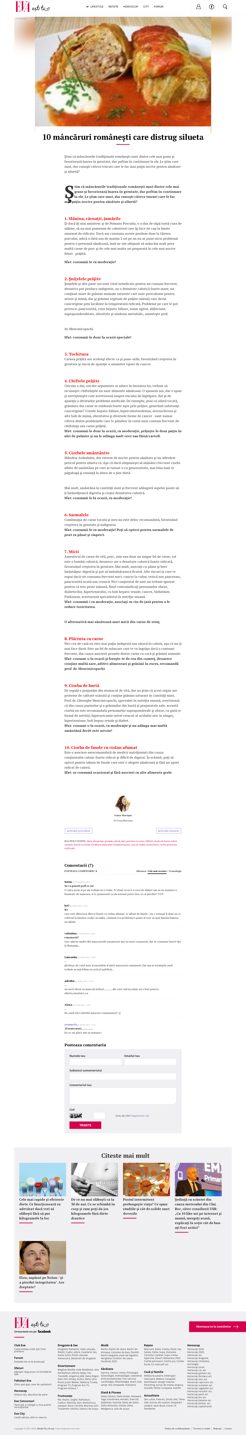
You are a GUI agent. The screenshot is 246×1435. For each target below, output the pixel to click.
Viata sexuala (87, 1349)
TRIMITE (85, 1125)
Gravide (148, 1387)
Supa (162, 1352)
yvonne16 (70, 1024)
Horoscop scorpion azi (199, 1385)
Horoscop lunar (195, 1367)
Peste (173, 1349)
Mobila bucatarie (153, 1375)
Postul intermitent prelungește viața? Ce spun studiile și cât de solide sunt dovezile (146, 1206)
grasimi (108, 841)
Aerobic (124, 1399)
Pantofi (135, 1352)
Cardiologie (107, 1381)
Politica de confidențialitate (177, 1428)
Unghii (74, 1399)
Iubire (76, 1352)
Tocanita (149, 1355)
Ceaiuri (114, 1372)
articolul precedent (78, 831)
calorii (116, 841)
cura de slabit (138, 844)
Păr (59, 1399)
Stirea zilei (172, 1399)
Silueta (122, 1405)
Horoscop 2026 (195, 1349)
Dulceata (171, 1352)
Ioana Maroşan (123, 815)
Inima (122, 1372)
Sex (95, 1352)
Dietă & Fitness (111, 1392)
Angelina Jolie (76, 1376)
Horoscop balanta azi (199, 1400)
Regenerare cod (140, 1115)
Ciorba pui (170, 1361)
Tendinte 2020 (109, 1361)
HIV (110, 1384)
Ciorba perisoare (153, 1361)
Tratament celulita (68, 1408)
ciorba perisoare (168, 844)
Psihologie (132, 1372)
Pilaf (177, 1358)
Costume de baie (120, 1352)
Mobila (160, 1378)
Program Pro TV (80, 1385)
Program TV (64, 1385)
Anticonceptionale (111, 1378)
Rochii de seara (117, 1349)
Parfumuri (84, 1399)
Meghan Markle (66, 1369)
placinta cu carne (135, 841)
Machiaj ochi (91, 1405)
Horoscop (130, 6)
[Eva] (24, 4)
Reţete (148, 1345)
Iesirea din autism (160, 1402)
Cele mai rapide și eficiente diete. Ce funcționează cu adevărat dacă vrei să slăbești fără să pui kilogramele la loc (41, 1208)
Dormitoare (150, 1381)
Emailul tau (132, 1056)
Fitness (112, 1396)
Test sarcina (129, 1378)
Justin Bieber (72, 1382)
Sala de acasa (121, 1408)
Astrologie (192, 1364)
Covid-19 (171, 1405)
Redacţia (217, 1428)
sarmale (68, 844)
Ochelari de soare (123, 1358)
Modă (104, 1345)
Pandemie (149, 1408)
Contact (228, 1428)
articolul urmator (168, 831)
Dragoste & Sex (68, 1345)
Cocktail (159, 1355)
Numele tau (77, 1056)
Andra (80, 1379)
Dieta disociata (109, 1405)
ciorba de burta (162, 841)
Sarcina (105, 1372)
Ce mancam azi (159, 1364)
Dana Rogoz (92, 1376)
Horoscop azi (194, 1355)
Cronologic (175, 871)
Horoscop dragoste (197, 1358)
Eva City (19, 1413)
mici (123, 841)
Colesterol (136, 1375)
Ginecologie (107, 1375)
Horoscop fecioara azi (199, 1376)
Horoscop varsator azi (199, 1391)
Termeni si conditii (201, 1428)
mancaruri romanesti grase (116, 844)
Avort (133, 1381)
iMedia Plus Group (45, 1428)
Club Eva (20, 1345)
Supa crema (171, 1355)
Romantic (74, 1349)
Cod (71, 1109)
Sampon (62, 1405)
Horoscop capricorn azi (200, 1382)
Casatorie (86, 1352)
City (146, 6)
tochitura (96, 844)
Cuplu (69, 1352)
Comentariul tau (80, 1085)
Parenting (149, 1384)
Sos (179, 1349)
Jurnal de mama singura (169, 1384)
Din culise (149, 1399)
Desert (158, 1358)
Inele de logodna (128, 1355)
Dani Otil (63, 1379)
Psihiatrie (130, 1384)
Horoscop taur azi (197, 1379)
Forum (158, 6)
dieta (89, 841)
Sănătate (107, 1369)
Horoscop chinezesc (198, 1361)
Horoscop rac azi (196, 1370)
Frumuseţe (65, 1396)
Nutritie (117, 1402)
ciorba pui (69, 848)
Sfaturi (18, 1368)
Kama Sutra (64, 1355)
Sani (79, 1402)
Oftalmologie (122, 1381)
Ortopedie (118, 1384)
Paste (158, 1349)
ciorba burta (152, 844)
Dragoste (63, 1349)
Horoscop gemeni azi (199, 1373)
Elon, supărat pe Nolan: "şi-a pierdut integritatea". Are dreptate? (41, 1282)
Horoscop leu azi (196, 1397)
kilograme (98, 841)
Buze (70, 1405)
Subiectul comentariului (85, 1070)
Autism (177, 1387)
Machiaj (71, 1402)
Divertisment (66, 1366)
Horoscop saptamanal (199, 1406)
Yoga (103, 1399)
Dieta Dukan (123, 1396)
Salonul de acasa (88, 1408)
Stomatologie (122, 1375)
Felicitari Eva (22, 1380)
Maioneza (168, 1358)
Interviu (160, 1399)
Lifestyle (96, 6)
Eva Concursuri (24, 1401)
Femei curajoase (163, 1387)
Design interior (166, 1381)
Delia (88, 1379)
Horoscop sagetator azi (200, 1388)
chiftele (149, 841)
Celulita (78, 1405)
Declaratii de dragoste (83, 1358)
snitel (174, 841)
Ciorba (165, 1349)
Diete (104, 1396)
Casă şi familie (153, 1372)
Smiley (72, 1379)
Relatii (61, 1352)
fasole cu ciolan (82, 844)
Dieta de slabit (130, 1402)
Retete (113, 6)
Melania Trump (88, 1382)
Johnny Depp (79, 1372)
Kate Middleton (85, 1369)
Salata (147, 1352)
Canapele (170, 1378)
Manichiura (89, 1402)
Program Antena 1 (68, 1388)
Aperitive (149, 1358)
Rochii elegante (109, 1355)
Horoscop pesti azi (197, 1394)
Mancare (149, 1349)
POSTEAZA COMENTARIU (79, 871)
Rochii (65, 1399)
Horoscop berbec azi (198, 1403)
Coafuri (62, 1402)
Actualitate (151, 1395)
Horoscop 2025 (195, 1352)
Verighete (106, 1358)
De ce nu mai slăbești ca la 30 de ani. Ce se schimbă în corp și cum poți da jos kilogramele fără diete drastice (93, 1208)
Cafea (155, 1352)
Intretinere (113, 1399)
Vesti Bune (159, 1405)
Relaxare (136, 1396)
